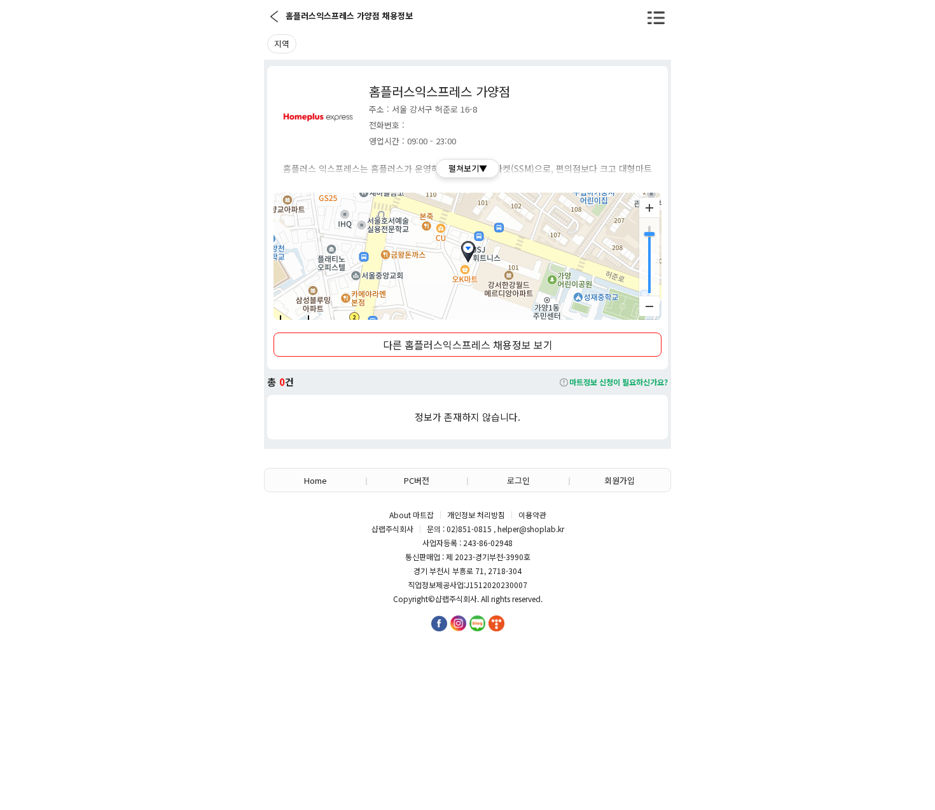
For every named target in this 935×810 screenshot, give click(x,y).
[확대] (649, 208)
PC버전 (416, 480)
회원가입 (619, 480)
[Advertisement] (467, 708)
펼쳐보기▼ (467, 168)
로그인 (518, 480)
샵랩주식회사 (456, 599)
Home (315, 480)
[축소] (649, 306)
